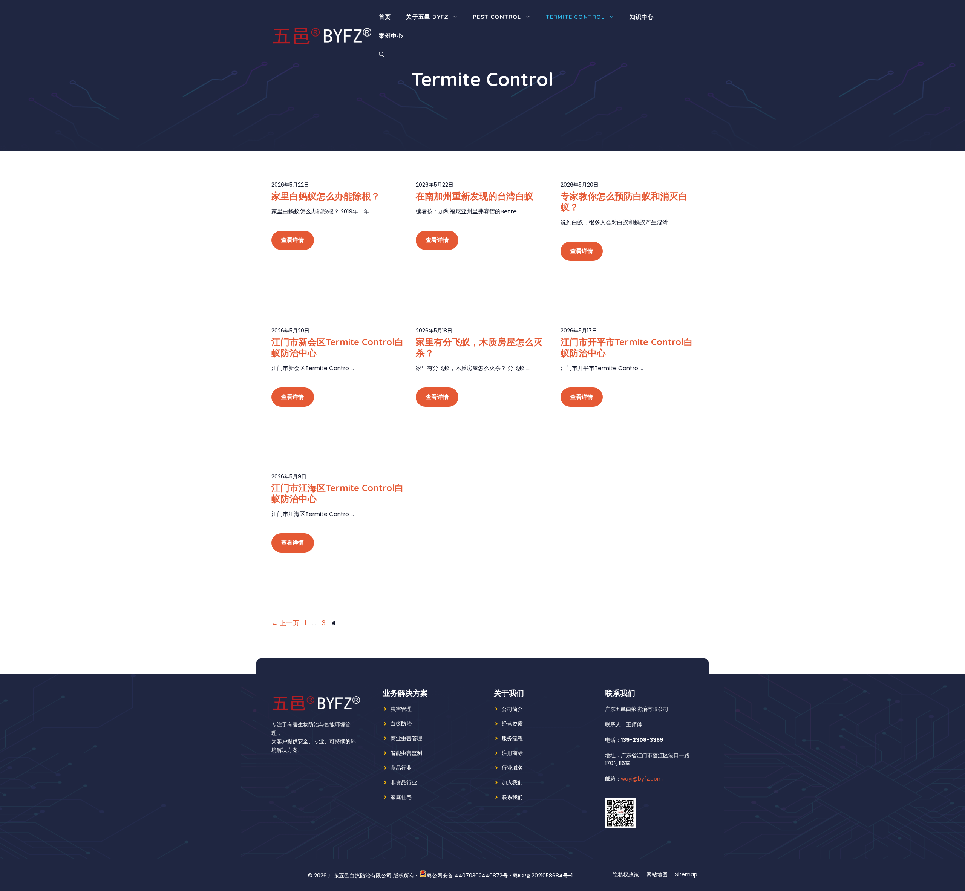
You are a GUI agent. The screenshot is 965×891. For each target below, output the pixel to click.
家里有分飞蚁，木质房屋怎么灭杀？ (479, 347)
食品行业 (401, 768)
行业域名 (512, 768)
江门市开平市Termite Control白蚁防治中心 (627, 347)
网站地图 (657, 874)
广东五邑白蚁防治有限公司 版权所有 (371, 875)
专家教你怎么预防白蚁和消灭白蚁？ (624, 201)
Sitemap (686, 874)
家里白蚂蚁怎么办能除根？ (325, 196)
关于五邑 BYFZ (427, 16)
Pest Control (497, 16)
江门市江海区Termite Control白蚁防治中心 (337, 493)
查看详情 (292, 240)
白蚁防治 (401, 723)
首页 (385, 16)
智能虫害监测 (406, 753)
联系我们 (512, 797)
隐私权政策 (626, 874)
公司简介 (512, 709)
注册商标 (512, 753)
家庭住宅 (401, 797)
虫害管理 (401, 709)
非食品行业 (404, 782)
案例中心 (391, 35)
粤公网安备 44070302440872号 (467, 875)
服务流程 (512, 738)
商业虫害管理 (406, 738)
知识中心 (642, 16)
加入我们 (512, 782)
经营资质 (512, 723)
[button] (381, 54)
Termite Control (575, 16)
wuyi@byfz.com (642, 778)
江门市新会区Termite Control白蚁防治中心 (337, 347)
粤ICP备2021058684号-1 (543, 875)
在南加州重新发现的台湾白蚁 (474, 196)
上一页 (285, 623)
